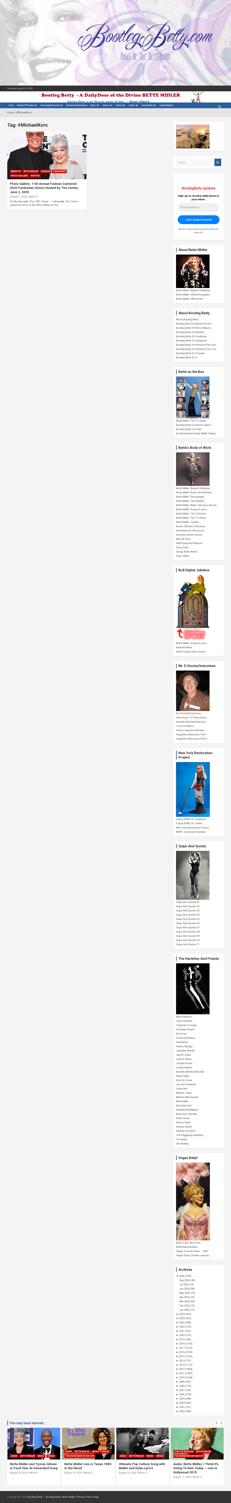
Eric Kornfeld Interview (188, 713)
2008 (182, 1385)
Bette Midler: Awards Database (193, 290)
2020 (182, 1335)
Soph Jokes (182, 555)
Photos (35, 176)
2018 (182, 1343)
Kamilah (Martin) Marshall (190, 1071)
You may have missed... (28, 1423)
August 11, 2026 (182, 1477)
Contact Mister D (166, 105)
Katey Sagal (182, 1075)
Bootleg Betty (34, 1496)
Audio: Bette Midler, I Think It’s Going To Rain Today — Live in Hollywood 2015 (195, 1468)
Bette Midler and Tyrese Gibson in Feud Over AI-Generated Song (33, 1466)
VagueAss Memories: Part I (191, 734)
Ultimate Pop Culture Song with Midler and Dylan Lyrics (142, 1466)
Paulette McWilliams (187, 1109)
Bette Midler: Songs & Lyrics (191, 509)
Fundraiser (59, 171)
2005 (182, 1398)
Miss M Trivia (183, 539)
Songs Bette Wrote (186, 551)
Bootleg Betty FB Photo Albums (193, 327)
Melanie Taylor (184, 1092)
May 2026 (184, 1292)
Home (11, 105)
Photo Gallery (19, 176)
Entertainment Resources (190, 530)
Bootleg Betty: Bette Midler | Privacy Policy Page (72, 1496)
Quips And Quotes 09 (188, 935)
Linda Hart (181, 1088)
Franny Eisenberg (185, 1037)
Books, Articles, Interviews (190, 526)
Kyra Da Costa (184, 1080)
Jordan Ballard (184, 1067)
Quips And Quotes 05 (188, 919)
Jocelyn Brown (184, 1063)
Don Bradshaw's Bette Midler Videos (196, 433)
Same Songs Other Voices (190, 651)
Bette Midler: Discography (190, 496)
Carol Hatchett (184, 1021)
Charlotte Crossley (186, 1025)
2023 (182, 1322)
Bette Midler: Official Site (189, 298)
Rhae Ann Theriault (186, 1114)
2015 (182, 1356)
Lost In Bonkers (185, 726)
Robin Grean (183, 1118)
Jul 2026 (184, 1284)
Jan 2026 (184, 1309)
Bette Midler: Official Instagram (193, 294)
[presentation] (216, 1423)
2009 (182, 1381)
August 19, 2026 (73, 1472)
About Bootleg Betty (187, 319)
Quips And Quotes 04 (188, 914)
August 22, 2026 (18, 1472)
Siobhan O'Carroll (185, 1130)
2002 (182, 1411)
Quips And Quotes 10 (188, 940)
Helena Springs (184, 1046)
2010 (182, 1377)
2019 (182, 1339)
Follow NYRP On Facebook (191, 819)
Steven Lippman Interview (190, 730)
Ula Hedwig (182, 1143)
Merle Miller (182, 1101)
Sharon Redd (183, 1122)
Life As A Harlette (186, 1084)
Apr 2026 (184, 1297)
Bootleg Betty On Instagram (191, 340)
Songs (51, 1456)
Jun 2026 (184, 1288)
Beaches (188, 1451)
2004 (182, 1402)
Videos (106, 105)
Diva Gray (181, 1033)
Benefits (16, 171)
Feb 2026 (184, 1305)
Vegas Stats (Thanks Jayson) (192, 1255)
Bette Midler (31, 171)
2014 (182, 1360)
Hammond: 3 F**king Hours (191, 717)
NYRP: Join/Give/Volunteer (191, 831)
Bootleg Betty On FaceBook (191, 336)
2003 (182, 1407)
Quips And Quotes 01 (188, 902)
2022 (182, 1326)
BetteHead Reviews (187, 1246)
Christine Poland (185, 1029)
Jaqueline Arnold (185, 1050)
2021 (182, 1331)
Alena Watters (184, 1016)
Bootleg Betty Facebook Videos (193, 425)
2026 (182, 1276)
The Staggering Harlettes (190, 1135)
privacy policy (209, 229)
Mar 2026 (184, 1301)
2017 (182, 1347)
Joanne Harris (184, 1059)
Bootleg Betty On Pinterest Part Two (196, 349)
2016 (182, 1352)
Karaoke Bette (184, 647)
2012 (182, 1369)
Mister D (33, 196)
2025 (182, 1314)
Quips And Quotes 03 (188, 910)
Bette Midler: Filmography (190, 500)
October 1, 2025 (18, 196)
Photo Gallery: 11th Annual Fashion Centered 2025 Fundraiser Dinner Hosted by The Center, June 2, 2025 (44, 188)
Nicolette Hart (183, 1105)
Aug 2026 (184, 1280)
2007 (182, 1390)
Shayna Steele (184, 1126)
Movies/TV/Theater (25, 105)
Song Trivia (182, 547)
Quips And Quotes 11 (188, 944)
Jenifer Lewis (183, 1054)
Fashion (45, 171)
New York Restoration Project (192, 827)
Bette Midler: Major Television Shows (196, 505)
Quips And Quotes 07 (188, 927)
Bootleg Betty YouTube (189, 429)
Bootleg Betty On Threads (190, 353)
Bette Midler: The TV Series (191, 420)
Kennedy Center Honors (189, 534)
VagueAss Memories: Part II (191, 738)
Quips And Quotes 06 (188, 923)
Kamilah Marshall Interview (190, 721)
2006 (182, 1394)
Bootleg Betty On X (186, 357)
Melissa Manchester (187, 1097)
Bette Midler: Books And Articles (194, 492)
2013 (182, 1364)
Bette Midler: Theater (187, 522)
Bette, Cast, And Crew (188, 1242)
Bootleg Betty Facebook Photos (194, 323)
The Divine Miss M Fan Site (80, 1456)
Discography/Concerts (50, 105)
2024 (182, 1318)
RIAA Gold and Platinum (189, 543)
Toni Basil (181, 1139)
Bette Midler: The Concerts (191, 513)
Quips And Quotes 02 (188, 906)
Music (93, 105)
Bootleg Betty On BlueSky (190, 332)
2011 (182, 1373)
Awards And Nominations (77, 105)
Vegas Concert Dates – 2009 (192, 1251)
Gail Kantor (182, 1042)
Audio (14, 1456)
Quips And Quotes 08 (188, 931)
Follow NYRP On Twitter (189, 823)
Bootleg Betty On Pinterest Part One (196, 344)
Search (217, 162)
